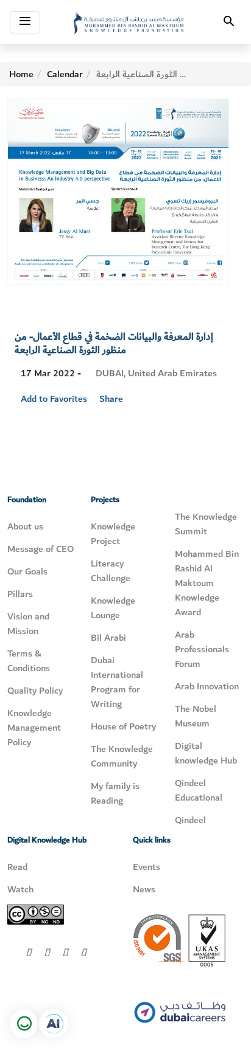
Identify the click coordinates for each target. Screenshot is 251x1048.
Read (17, 867)
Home (21, 74)
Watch (20, 889)
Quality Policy (35, 690)
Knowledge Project (113, 534)
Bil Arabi (108, 638)
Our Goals (27, 571)
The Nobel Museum (195, 716)
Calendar (65, 74)
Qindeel (190, 820)
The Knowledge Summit (206, 524)
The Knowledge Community (122, 756)
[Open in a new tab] (53, 1023)
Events (146, 867)
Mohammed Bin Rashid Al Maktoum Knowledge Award (207, 583)
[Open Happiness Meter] (24, 1023)
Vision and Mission (28, 623)
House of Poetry (123, 726)
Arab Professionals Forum (202, 649)
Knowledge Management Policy (34, 727)
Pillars (20, 594)
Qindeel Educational (198, 790)
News (144, 889)
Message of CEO (40, 549)
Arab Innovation (207, 686)
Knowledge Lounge (113, 608)
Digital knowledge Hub (206, 753)
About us (25, 526)
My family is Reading (115, 793)
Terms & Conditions (28, 661)
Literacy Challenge (110, 571)
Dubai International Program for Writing (117, 682)
